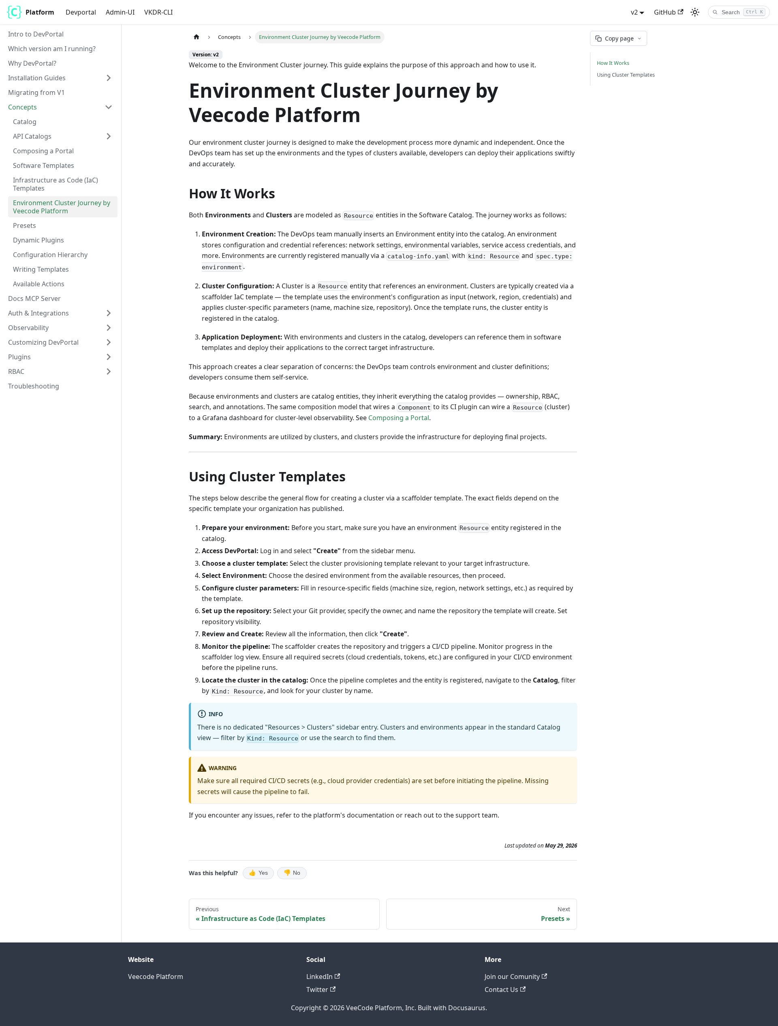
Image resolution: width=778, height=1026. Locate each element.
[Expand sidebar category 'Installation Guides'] (109, 77)
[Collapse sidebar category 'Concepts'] (109, 107)
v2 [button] (634, 12)
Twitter (317, 989)
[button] (63, 136)
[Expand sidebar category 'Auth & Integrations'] (109, 313)
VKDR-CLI (158, 12)
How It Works (613, 63)
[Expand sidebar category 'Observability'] (109, 327)
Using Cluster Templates (626, 74)
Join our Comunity (512, 976)
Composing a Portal (398, 417)
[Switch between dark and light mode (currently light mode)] (694, 12)
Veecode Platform (155, 976)
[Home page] (196, 37)
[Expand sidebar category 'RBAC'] (109, 371)
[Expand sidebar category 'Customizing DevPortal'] (109, 342)
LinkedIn (319, 976)
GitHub (665, 12)
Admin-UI (120, 12)
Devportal (81, 12)
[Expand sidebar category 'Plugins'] (109, 356)
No (292, 872)
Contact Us (501, 989)
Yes (258, 872)
